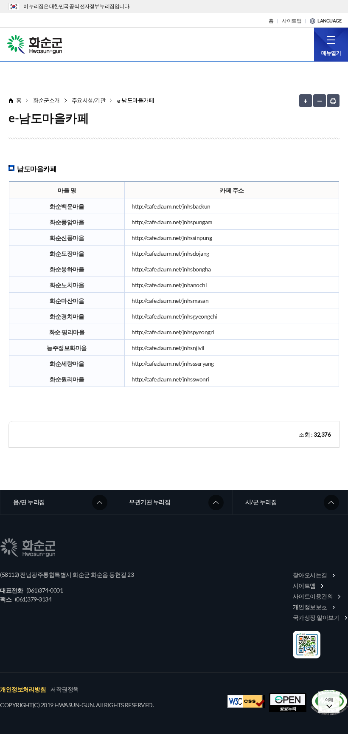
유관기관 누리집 (149, 501)
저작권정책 (64, 689)
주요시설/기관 (89, 100)
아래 (329, 699)
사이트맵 (291, 21)
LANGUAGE (329, 20)
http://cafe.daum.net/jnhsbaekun (171, 206)
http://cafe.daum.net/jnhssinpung (172, 237)
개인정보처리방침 (23, 689)
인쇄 (333, 100)
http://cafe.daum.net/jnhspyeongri (173, 332)
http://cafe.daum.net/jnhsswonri (171, 379)
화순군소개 (46, 100)
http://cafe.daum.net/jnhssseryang (173, 363)
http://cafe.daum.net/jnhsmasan (170, 300)
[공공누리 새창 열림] (287, 702)
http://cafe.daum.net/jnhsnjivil (168, 347)
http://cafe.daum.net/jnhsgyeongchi (174, 316)
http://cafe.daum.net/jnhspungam (172, 222)
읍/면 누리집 (29, 501)
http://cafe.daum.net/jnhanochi (169, 284)
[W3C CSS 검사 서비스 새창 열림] (246, 701)
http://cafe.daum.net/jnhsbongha (171, 269)
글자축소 (319, 100)
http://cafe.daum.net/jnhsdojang (170, 253)
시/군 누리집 (261, 501)
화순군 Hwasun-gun (36, 44)
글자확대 (305, 100)
